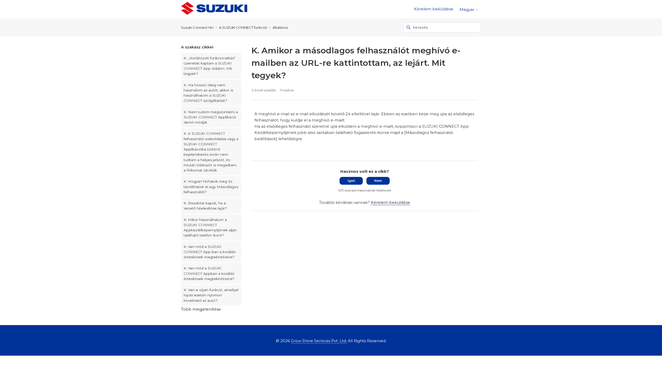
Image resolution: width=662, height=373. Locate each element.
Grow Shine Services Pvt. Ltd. (319, 340)
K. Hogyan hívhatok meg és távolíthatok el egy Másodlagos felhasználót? (211, 186)
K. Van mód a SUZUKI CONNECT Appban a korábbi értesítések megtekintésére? (209, 273)
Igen (351, 181)
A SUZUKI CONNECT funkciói (243, 27)
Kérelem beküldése (433, 8)
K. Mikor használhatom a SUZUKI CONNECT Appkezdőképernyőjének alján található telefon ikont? (210, 228)
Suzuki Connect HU (197, 27)
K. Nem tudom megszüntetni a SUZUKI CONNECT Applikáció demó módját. (211, 117)
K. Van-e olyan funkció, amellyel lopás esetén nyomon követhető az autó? (211, 295)
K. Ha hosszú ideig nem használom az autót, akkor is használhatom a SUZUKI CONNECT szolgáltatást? (208, 93)
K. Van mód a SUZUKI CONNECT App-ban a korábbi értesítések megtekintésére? (210, 252)
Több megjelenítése (201, 309)
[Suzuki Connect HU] (214, 9)
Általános (280, 27)
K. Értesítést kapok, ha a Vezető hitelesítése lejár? (205, 205)
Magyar (467, 9)
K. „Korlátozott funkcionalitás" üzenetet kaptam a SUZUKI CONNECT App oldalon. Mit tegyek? (209, 66)
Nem (378, 181)
